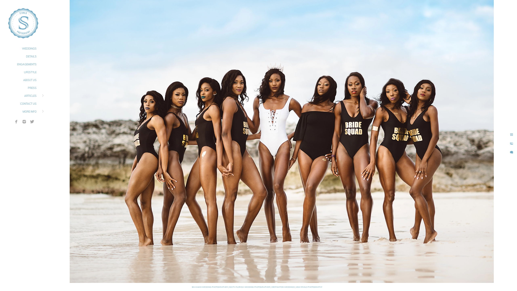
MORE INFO (30, 111)
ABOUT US (30, 80)
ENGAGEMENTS (27, 64)
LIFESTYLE (30, 72)
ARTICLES (30, 95)
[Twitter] (32, 121)
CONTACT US (28, 103)
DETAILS (31, 56)
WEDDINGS (29, 48)
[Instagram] (24, 121)
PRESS (32, 88)
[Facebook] (16, 121)
